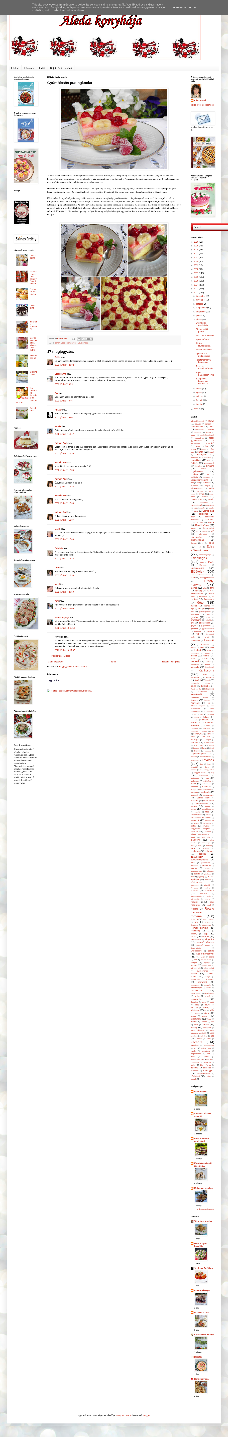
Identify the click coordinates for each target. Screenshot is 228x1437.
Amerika (210, 429)
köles (212, 731)
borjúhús (194, 477)
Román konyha (199, 927)
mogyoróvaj (209, 820)
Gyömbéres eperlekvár (202, 324)
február (199, 400)
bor (208, 474)
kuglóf (208, 740)
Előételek (29, 68)
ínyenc (193, 647)
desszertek (208, 528)
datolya (193, 528)
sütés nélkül (209, 968)
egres (202, 562)
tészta (193, 1016)
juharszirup (195, 653)
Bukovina (194, 486)
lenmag (208, 751)
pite (192, 877)
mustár (206, 826)
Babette (198, 1357)
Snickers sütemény (33, 325)
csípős (211, 508)
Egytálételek (197, 568)
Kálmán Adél (61, 443)
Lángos (196, 748)
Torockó (204, 1022)
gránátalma (196, 620)
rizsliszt (207, 922)
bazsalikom (196, 460)
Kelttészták (196, 694)
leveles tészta (205, 757)
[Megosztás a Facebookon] (88, 339)
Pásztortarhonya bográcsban (203, 361)
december (201, 296)
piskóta (197, 874)
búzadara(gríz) (197, 488)
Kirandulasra (209, 711)
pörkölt (207, 885)
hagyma (210, 631)
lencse (197, 751)
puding (207, 888)
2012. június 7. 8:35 (64, 384)
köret (209, 734)
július (198, 315)
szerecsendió (196, 993)
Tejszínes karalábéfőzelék (204, 367)
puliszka (194, 890)
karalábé (195, 677)
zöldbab (194, 1068)
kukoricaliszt (199, 745)
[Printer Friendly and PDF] (53, 683)
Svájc (207, 977)
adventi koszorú (197, 421)
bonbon (194, 474)
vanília (193, 1051)
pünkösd (203, 894)
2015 (196, 281)
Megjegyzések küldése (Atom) (73, 666)
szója (204, 1002)
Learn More (179, 7)
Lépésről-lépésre (198, 753)
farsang (198, 591)
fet (213, 596)
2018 (196, 269)
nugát (193, 837)
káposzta (195, 667)
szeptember (201, 308)
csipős (202, 508)
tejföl (212, 1010)
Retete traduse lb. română (202, 912)
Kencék (194, 700)
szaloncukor (195, 979)
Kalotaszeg (195, 664)
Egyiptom (203, 565)
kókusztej (194, 720)
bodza (203, 469)
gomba (194, 617)
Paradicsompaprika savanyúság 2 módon (33, 277)
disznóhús (196, 537)
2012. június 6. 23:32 (64, 365)
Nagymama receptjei (200, 829)
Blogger (146, 1415)
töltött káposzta (197, 1030)
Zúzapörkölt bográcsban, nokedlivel (203, 381)
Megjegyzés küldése (60, 656)
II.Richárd (205, 645)
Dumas (194, 543)
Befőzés (194, 463)
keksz (193, 686)
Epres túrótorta (202, 339)
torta (212, 1022)
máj (212, 772)
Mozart (196, 823)
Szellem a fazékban (203, 1268)
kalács (208, 661)
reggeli (194, 902)
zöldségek (195, 1076)
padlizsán (195, 851)
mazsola (194, 800)
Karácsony (206, 670)
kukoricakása (209, 742)
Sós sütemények (205, 953)
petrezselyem (196, 871)
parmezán (205, 863)
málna (85, 343)
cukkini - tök (196, 499)
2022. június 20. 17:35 (65, 650)
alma (212, 427)
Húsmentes (195, 641)
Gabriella (59, 548)
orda (192, 846)
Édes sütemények (68, 343)
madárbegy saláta (207, 770)
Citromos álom (33, 373)
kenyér (207, 700)
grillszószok (204, 623)
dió (212, 531)
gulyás (193, 626)
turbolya (203, 1036)
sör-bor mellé (206, 960)
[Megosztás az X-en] (85, 339)
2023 (196, 253)
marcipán (194, 792)
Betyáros (198, 466)
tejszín (206, 1013)
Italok (202, 647)
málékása (207, 781)
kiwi (201, 714)
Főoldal (15, 68)
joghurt (197, 650)
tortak (196, 1025)
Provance (194, 888)
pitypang (200, 877)
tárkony (206, 1007)
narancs (194, 831)
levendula (194, 760)
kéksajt (207, 683)
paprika (202, 854)
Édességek (199, 558)
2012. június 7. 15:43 (64, 559)
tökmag (194, 1027)
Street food (206, 965)
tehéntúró (195, 1010)
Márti (57, 584)
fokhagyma (209, 599)
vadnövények (209, 1045)
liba (201, 764)
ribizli (204, 919)
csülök (211, 522)
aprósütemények (207, 435)
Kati (57, 601)
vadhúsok (195, 1045)
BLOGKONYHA (201, 1312)
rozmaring (195, 931)
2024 (196, 249)
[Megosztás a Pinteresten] (91, 339)
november (201, 300)
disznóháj (203, 534)
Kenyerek (195, 703)
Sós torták (200, 957)
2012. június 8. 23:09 (64, 608)
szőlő (212, 1002)
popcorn (208, 879)
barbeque (194, 457)
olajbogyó (195, 840)
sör (195, 960)
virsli (192, 1057)
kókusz (206, 717)
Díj (197, 531)
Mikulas (208, 815)
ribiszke (194, 919)
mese (193, 809)
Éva (56, 393)
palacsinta (209, 851)
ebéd (211, 542)
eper (193, 577)
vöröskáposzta (197, 1059)
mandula (206, 786)
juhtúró (206, 656)
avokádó (210, 443)
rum (208, 931)
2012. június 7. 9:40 (64, 417)
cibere (193, 494)
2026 (196, 242)
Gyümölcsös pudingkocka (203, 354)
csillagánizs (209, 505)
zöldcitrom (194, 1071)
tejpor (197, 1013)
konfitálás (194, 728)
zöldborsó (207, 1068)
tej (205, 1010)
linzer (207, 767)
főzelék (194, 606)
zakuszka (207, 1062)
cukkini (205, 497)
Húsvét (79, 343)
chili (209, 491)
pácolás (206, 848)
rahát (209, 896)
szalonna (210, 979)
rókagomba (206, 925)
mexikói (197, 812)
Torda (208, 1019)
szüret (207, 1005)
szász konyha (196, 988)
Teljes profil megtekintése (202, 105)
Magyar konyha (200, 773)
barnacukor (206, 457)
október (199, 304)
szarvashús (195, 985)
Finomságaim (200, 1091)
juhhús (207, 653)
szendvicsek (196, 990)
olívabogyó (206, 843)
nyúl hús (206, 837)
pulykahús (209, 890)
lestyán (194, 757)
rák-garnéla (195, 899)
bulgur (207, 486)
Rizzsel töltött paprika (202, 330)
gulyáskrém (205, 626)
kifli (209, 703)
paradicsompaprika (199, 860)
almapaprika (199, 429)
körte (193, 737)
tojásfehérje (196, 1019)
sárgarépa (209, 939)
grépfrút (209, 620)
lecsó (212, 748)
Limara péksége (202, 1290)
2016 (196, 277)
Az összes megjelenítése (205, 1209)
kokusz (196, 717)
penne (207, 868)
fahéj (204, 588)
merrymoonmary (123, 1415)
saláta (193, 936)
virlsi (208, 1054)
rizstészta (194, 925)
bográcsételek (197, 471)
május (199, 388)
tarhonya (194, 1007)
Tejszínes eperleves (205, 335)
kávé (207, 680)
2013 (196, 289)
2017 (196, 273)
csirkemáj (203, 514)
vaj (195, 1048)
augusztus (201, 312)
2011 (196, 409)
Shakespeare (196, 951)
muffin (193, 826)
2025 (196, 246)
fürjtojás (201, 608)
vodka (206, 1057)
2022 (196, 257)
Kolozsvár (195, 722)
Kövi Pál (206, 737)
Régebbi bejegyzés (171, 662)
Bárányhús (202, 454)
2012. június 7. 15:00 (64, 539)
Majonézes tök (33, 357)
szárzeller (207, 985)
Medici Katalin (208, 801)
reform (207, 899)
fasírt (209, 591)
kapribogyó (209, 667)
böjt (192, 483)
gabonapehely (204, 611)
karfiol (198, 680)
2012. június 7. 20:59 (64, 592)
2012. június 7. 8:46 (64, 401)
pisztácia (207, 874)
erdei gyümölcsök (207, 578)
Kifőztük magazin (198, 706)
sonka (211, 950)
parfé (193, 863)
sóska (211, 957)
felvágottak (203, 596)
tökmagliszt (207, 1028)
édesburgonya (205, 555)
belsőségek (209, 463)
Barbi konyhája (62, 617)
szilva (197, 996)
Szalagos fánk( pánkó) (33, 291)
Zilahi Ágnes (205, 1065)
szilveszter (196, 999)
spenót (194, 965)
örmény (209, 846)
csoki (193, 517)
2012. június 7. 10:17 (64, 434)
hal (197, 634)
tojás (204, 1016)
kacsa (193, 659)
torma (193, 1021)
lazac (204, 748)
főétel (200, 602)
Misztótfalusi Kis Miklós (201, 817)
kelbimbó (205, 686)
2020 (196, 261)
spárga (207, 963)
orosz (200, 846)
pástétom (194, 865)
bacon (193, 449)
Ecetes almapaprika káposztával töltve (33, 344)
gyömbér (194, 629)
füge (192, 609)
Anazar (58, 410)
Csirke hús (208, 510)
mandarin (194, 787)
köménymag (198, 734)
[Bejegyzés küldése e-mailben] (73, 339)
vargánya (206, 1051)
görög (208, 617)
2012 (196, 293)
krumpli (194, 739)
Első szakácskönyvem (200, 575)
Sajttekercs (33, 409)
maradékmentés (205, 789)
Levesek (208, 760)
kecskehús (195, 683)
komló (208, 725)
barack (211, 452)
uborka (199, 1039)
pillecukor (210, 871)
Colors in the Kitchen (204, 1335)
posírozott (194, 885)
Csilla (57, 357)
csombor (199, 522)
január (199, 404)
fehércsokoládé (197, 594)
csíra (196, 511)
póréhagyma (196, 882)
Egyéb (211, 562)
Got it (192, 7)
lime (209, 764)
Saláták (205, 936)
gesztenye (195, 614)
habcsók (197, 631)
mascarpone (208, 795)
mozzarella (207, 823)
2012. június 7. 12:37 (64, 520)
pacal (193, 848)
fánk (212, 588)
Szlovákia (194, 1002)
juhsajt (194, 656)
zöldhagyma (208, 1070)
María (57, 529)
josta (209, 650)
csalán (211, 499)
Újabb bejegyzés (55, 662)
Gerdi (57, 568)
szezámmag (209, 993)
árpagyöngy (199, 438)
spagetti (194, 963)
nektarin (208, 832)
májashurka (203, 775)
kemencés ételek (199, 697)
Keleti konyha (196, 689)
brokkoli (206, 483)
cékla (211, 488)
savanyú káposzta (205, 942)
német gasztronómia (200, 834)
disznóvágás (197, 539)
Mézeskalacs (196, 815)
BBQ (209, 460)
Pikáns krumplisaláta (203, 344)
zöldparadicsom (203, 1073)
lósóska (194, 770)
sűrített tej (195, 968)
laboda (211, 745)
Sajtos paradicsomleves (205, 373)
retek (209, 905)
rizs (196, 922)
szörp (197, 1005)
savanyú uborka (203, 945)
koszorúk (206, 728)
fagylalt (194, 588)
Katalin (58, 426)
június (199, 319)
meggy (194, 806)
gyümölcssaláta (208, 629)
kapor (207, 664)
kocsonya (210, 714)
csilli (195, 508)
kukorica (194, 742)
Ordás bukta (33, 256)
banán (57, 343)
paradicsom (197, 856)
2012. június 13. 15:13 (65, 628)
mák (207, 778)
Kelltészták (202, 692)
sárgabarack (196, 939)
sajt (205, 933)
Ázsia (198, 446)
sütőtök (194, 974)
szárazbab (202, 982)
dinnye (204, 531)
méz (207, 812)
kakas (205, 658)
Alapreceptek (197, 427)
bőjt (198, 483)
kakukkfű (195, 661)
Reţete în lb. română (61, 68)
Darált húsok (202, 525)
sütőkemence (202, 971)
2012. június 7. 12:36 (64, 487)
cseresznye (203, 502)
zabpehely (195, 1062)
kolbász (205, 720)
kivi (195, 714)
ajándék (208, 424)
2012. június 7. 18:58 (64, 575)
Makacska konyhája (203, 1188)
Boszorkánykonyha (199, 480)
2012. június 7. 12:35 (64, 453)
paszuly (194, 868)
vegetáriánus (196, 1054)
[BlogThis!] (82, 339)
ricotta (211, 919)
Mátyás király (203, 798)
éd (200, 547)
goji (208, 614)
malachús (195, 781)
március (200, 396)
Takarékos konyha (203, 1221)
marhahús (205, 792)
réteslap (194, 909)
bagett (203, 449)
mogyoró (195, 820)
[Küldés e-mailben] (79, 339)
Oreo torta (32, 306)
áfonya (211, 421)
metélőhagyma (208, 809)
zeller (193, 1065)
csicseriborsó (196, 505)
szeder (208, 988)
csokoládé (209, 519)
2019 (196, 265)
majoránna (195, 778)
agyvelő (198, 424)
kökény (204, 731)
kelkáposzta (209, 689)
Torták (42, 68)
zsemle (194, 1079)
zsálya (208, 1076)
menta (207, 806)
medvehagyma (201, 803)
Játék (212, 647)
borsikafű (206, 477)
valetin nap (205, 1048)
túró (212, 1036)
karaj (205, 675)
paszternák (206, 865)
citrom (201, 494)
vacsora (196, 1042)
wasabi (209, 1059)
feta (196, 599)
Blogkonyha (60, 374)
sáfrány (194, 934)
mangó (193, 789)
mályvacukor (206, 784)
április (199, 392)
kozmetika (194, 731)
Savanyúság (196, 948)
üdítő (209, 1039)
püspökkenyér (196, 896)
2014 (196, 285)
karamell (210, 677)
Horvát (206, 637)
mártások (194, 795)
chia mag (200, 491)
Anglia (208, 432)
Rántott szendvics (204, 350)
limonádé (194, 767)
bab (207, 446)
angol (193, 435)
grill (192, 623)
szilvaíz (207, 996)
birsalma (210, 466)
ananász (197, 432)
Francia (207, 606)
